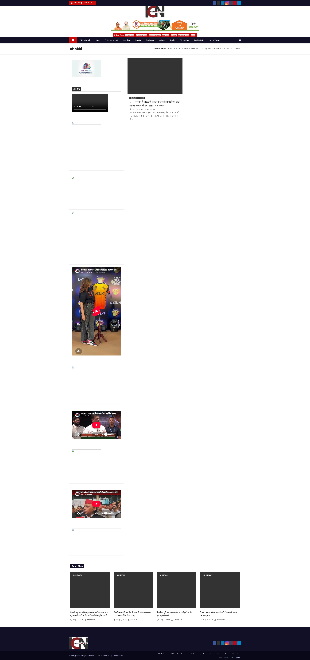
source (173, 35)
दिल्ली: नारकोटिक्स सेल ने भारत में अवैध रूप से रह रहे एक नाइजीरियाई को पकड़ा (132, 614)
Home (157, 48)
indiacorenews (154, 35)
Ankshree (150, 109)
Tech (172, 40)
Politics (127, 40)
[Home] (73, 40)
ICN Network (85, 40)
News (142, 98)
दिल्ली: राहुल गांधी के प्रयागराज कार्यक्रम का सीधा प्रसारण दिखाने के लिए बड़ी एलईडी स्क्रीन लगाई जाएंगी (89, 615)
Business (150, 40)
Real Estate (199, 40)
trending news (183, 35)
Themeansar (118, 655)
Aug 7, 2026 (78, 619)
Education (184, 40)
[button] (240, 40)
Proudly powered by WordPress (81, 655)
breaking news (141, 35)
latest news (130, 35)
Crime (162, 40)
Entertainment (111, 40)
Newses (106, 655)
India (193, 35)
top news (165, 35)
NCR (98, 40)
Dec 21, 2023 (138, 109)
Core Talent (214, 40)
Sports (138, 40)
